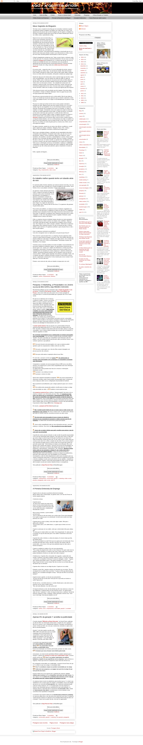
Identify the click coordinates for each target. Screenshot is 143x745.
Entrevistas (77, 15)
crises (80, 142)
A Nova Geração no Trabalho (100, 15)
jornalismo (81, 169)
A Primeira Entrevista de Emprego (46, 489)
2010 (82, 98)
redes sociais (52, 170)
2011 (82, 95)
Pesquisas (86, 15)
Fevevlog (81, 150)
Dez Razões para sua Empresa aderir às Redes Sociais (84, 227)
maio (82, 81)
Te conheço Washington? (85, 264)
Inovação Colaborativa (80, 18)
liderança (53, 276)
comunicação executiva (85, 127)
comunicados (82, 139)
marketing (61, 478)
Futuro (81, 155)
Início (34, 15)
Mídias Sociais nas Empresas (41, 18)
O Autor (53, 15)
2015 (82, 59)
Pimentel (81, 193)
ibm (80, 161)
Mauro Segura (84, 26)
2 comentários (50, 274)
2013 (82, 64)
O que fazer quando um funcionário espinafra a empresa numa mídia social (85, 243)
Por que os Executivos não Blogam (61, 18)
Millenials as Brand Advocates (50, 621)
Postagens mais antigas (67, 723)
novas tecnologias (84, 188)
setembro (83, 72)
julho (82, 77)
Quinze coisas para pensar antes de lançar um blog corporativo (85, 233)
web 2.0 (53, 480)
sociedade (68, 608)
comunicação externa (84, 131)
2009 (82, 100)
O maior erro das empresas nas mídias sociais (84, 260)
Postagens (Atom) (55, 728)
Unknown (83, 29)
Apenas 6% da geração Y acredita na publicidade (52, 617)
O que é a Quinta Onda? (64, 15)
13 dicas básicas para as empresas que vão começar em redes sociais (85, 250)
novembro (83, 68)
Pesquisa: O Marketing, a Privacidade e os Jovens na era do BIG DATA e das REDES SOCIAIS (53, 286)
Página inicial (54, 723)
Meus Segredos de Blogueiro (44, 26)
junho (82, 79)
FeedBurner (56, 164)
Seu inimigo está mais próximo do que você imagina (107, 261)
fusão (80, 152)
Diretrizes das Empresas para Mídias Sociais (85, 237)
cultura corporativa (84, 144)
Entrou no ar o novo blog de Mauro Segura (106, 134)
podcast (81, 196)
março (82, 86)
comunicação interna (84, 135)
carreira (40, 276)
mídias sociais (67, 478)
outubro (83, 70)
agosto (82, 75)
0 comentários (50, 476)
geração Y (56, 478)
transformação (83, 207)
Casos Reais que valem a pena (97, 18)
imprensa (81, 163)
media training (83, 179)
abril (82, 84)
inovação (81, 166)
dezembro (83, 66)
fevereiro (83, 88)
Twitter (81, 209)
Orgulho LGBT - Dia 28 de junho (107, 172)
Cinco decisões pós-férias (106, 206)
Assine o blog (82, 45)
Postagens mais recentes (40, 723)
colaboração (82, 119)
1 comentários (50, 168)
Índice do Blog (43, 15)
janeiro (82, 90)
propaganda (40, 480)
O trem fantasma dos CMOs (106, 277)
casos (44, 608)
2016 (82, 57)
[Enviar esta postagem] (56, 168)
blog (40, 170)
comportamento (45, 170)
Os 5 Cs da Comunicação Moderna (85, 255)
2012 (82, 93)
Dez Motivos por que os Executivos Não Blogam (85, 222)
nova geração (59, 717)
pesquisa (35, 480)
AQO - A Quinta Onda (54, 5)
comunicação (50, 478)
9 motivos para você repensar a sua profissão (106, 243)
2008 (82, 102)
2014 (82, 61)
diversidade (57, 608)
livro (80, 174)
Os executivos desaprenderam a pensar (107, 189)
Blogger (81, 741)
